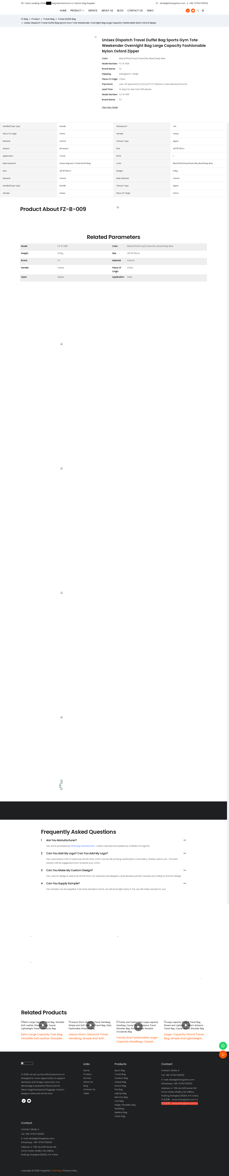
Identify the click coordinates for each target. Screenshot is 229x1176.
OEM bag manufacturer (82, 845)
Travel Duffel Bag (67, 19)
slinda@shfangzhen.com (172, 3)
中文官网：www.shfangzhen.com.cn (179, 1099)
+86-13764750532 (198, 3)
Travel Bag (48, 19)
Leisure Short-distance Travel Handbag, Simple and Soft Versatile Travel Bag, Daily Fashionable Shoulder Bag (88, 1036)
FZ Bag (24, 19)
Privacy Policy (70, 1170)
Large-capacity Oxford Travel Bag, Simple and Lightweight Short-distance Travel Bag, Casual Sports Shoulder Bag (184, 1036)
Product (35, 19)
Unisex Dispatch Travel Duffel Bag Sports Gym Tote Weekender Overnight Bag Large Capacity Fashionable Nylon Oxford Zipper (90, 22)
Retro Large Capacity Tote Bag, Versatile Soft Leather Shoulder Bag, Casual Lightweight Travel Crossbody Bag (42, 1036)
